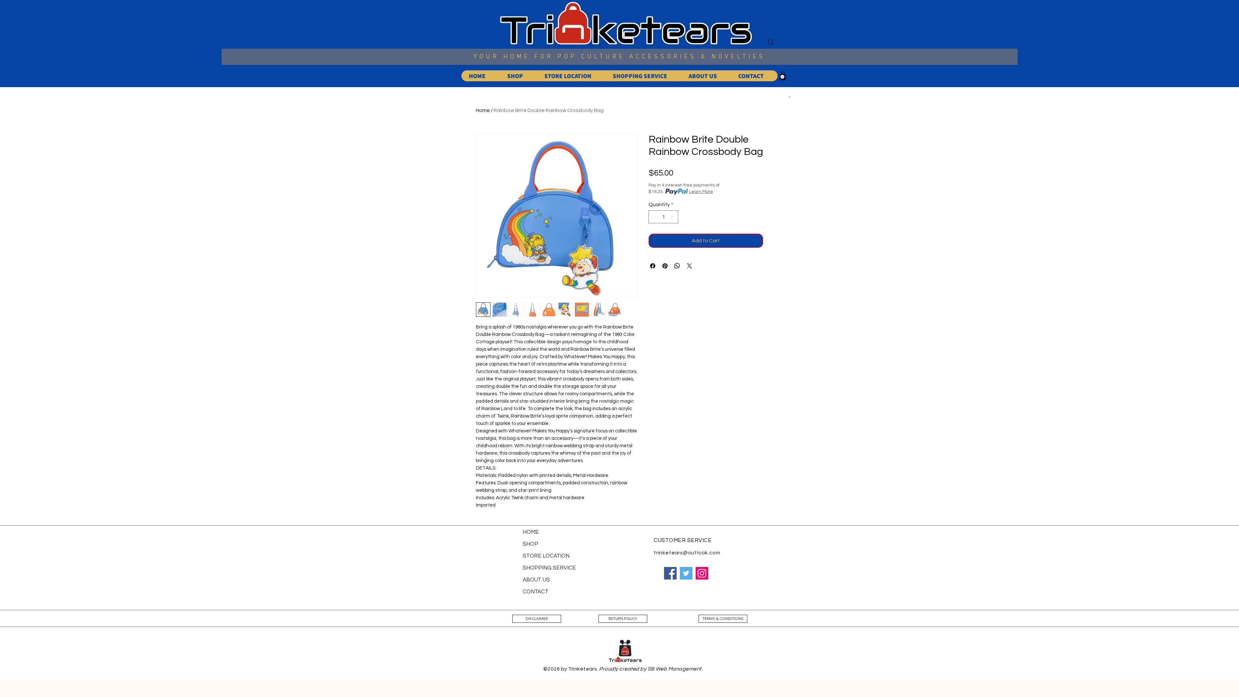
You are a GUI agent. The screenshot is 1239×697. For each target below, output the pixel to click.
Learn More (701, 191)
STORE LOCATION (546, 556)
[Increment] (672, 217)
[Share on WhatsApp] (677, 266)
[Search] (771, 42)
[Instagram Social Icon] (702, 573)
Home (483, 110)
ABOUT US (536, 580)
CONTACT (536, 592)
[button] (790, 98)
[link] (782, 77)
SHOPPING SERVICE (549, 568)
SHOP (530, 544)
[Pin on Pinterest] (665, 266)
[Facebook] (670, 573)
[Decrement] (654, 217)
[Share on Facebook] (653, 266)
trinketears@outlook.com (687, 552)
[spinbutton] (663, 217)
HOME (531, 532)
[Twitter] (686, 573)
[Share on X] (689, 266)
